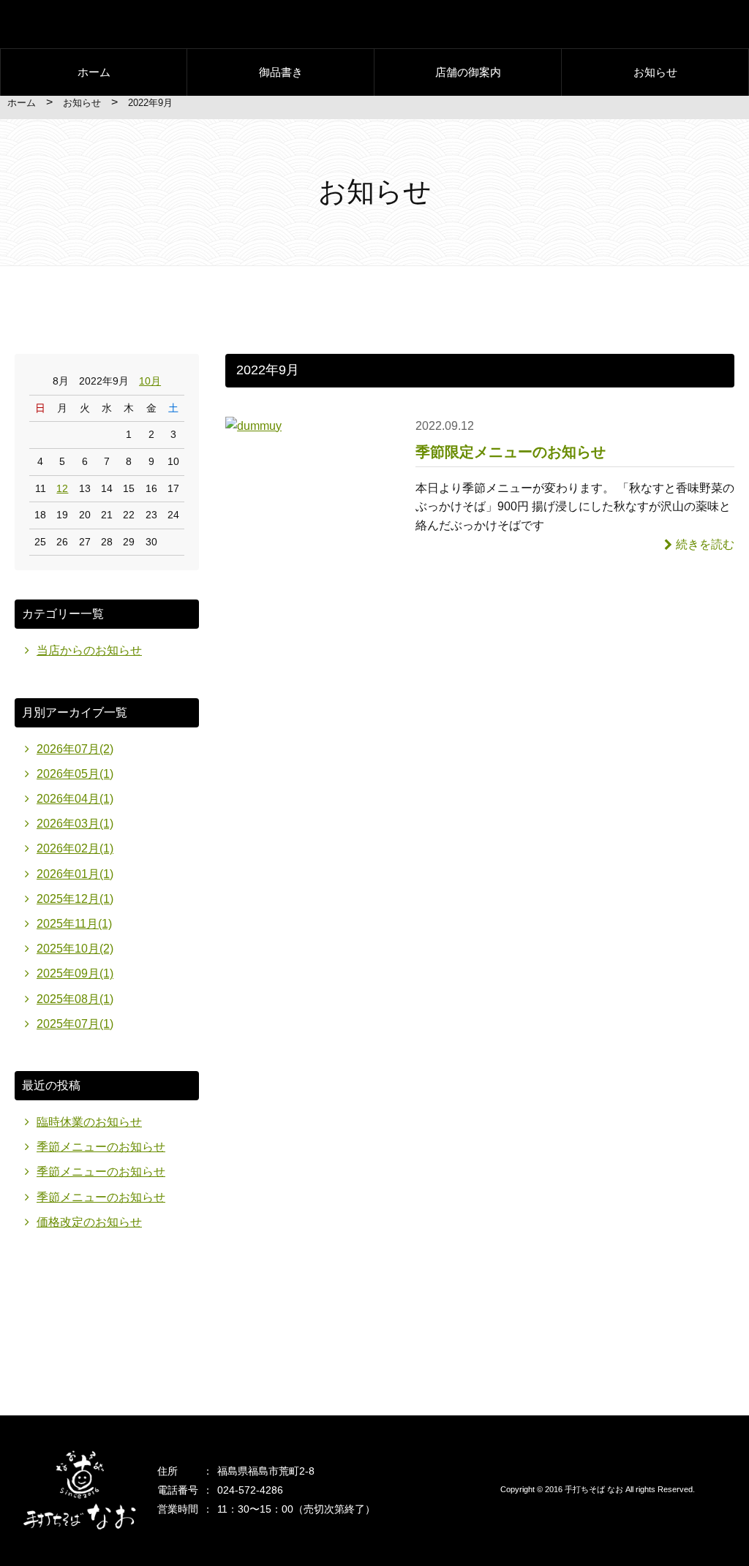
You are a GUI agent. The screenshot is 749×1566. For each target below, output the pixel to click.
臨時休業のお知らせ (89, 1122)
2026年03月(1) (75, 823)
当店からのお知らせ (89, 650)
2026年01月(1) (75, 874)
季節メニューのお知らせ (101, 1147)
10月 (150, 381)
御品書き (281, 72)
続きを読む (705, 544)
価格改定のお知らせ (89, 1222)
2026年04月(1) (75, 799)
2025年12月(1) (75, 899)
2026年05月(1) (75, 774)
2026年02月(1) (75, 848)
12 (62, 488)
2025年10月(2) (75, 948)
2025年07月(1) (75, 1024)
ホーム (94, 72)
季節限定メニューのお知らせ (510, 452)
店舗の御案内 (468, 72)
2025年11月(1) (74, 924)
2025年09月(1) (75, 973)
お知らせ (655, 72)
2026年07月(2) (75, 749)
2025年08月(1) (75, 999)
